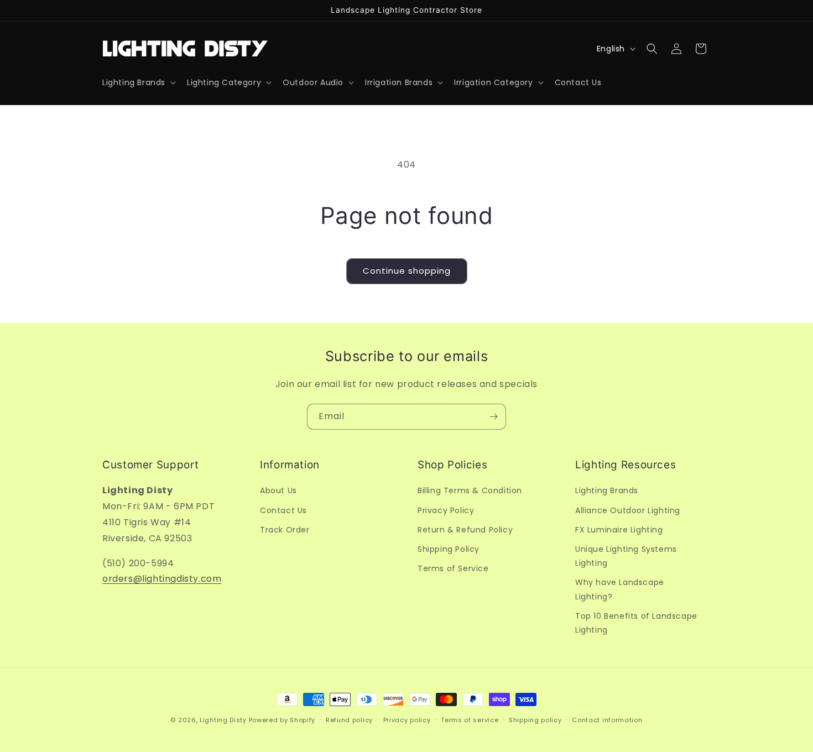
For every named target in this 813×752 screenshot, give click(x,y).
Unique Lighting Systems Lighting (626, 555)
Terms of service (469, 719)
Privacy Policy (446, 509)
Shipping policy (535, 719)
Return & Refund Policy (465, 529)
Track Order (285, 529)
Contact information (607, 719)
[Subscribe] (493, 417)
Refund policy (349, 719)
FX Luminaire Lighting (619, 529)
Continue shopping (407, 270)
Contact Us (283, 509)
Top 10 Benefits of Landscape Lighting (636, 622)
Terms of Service (453, 568)
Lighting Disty (223, 720)
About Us (278, 490)
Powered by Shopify (282, 720)
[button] (138, 82)
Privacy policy (407, 719)
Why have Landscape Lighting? (619, 589)
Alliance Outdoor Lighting (627, 509)
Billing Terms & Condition (470, 490)
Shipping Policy (449, 548)
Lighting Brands (606, 490)
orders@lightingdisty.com (161, 578)
